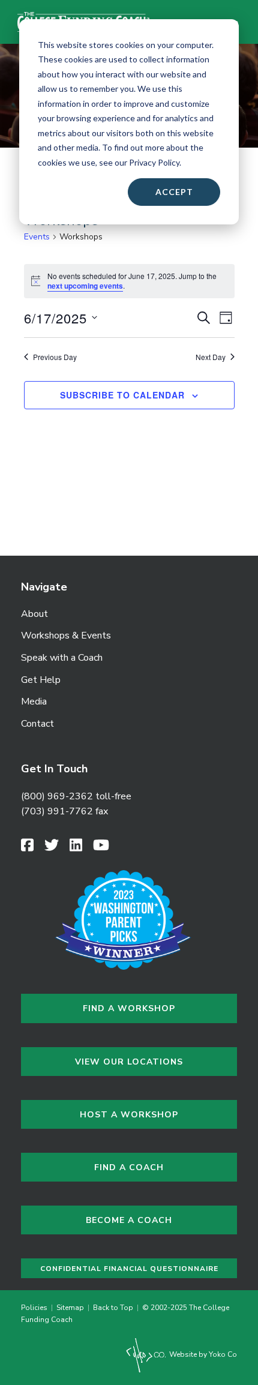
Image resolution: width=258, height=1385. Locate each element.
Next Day (211, 357)
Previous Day (55, 357)
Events (37, 236)
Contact (37, 723)
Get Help (41, 679)
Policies (36, 1307)
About (34, 613)
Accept (174, 192)
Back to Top (113, 1307)
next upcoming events (85, 285)
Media (34, 701)
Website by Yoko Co (202, 1354)
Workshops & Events (66, 635)
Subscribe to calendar (122, 395)
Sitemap (70, 1307)
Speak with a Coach (62, 657)
